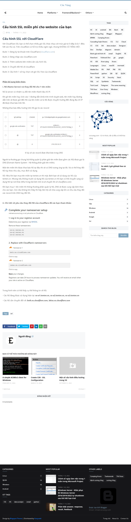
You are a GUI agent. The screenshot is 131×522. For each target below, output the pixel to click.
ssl (4, 22)
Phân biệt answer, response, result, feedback (70, 508)
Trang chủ (106, 518)
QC (117, 73)
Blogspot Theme (16, 518)
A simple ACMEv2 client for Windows (14, 378)
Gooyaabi (37, 518)
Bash (116, 30)
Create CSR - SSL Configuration (38, 378)
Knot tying (105, 61)
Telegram (104, 85)
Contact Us (124, 518)
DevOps (99, 50)
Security (111, 77)
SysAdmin (105, 81)
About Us (115, 518)
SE (104, 77)
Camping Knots (103, 38)
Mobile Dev (94, 69)
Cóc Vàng (65, 5)
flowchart (93, 57)
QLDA (123, 73)
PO (119, 69)
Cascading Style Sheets (98, 42)
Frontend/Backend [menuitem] (71, 12)
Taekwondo (116, 81)
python (104, 73)
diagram (108, 50)
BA (110, 30)
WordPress (94, 93)
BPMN (92, 38)
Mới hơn (7, 389)
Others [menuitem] (89, 12)
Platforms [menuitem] (51, 12)
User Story (104, 89)
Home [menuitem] (40, 12)
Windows (114, 89)
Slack (119, 77)
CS (91, 46)
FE (125, 54)
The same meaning (118, 85)
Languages (94, 65)
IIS (91, 61)
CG (112, 42)
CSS (96, 46)
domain (117, 50)
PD (103, 69)
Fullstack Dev (105, 57)
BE (122, 30)
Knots (114, 61)
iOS (96, 61)
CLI (117, 42)
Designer (122, 46)
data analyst (111, 46)
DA (102, 46)
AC (91, 30)
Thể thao (93, 89)
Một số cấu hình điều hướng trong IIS (71, 378)
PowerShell (94, 73)
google (121, 57)
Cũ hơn (81, 389)
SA (91, 77)
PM (114, 69)
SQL (91, 81)
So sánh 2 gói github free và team (113, 167)
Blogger (109, 34)
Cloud (124, 42)
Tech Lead (94, 85)
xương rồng (105, 93)
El (9, 33)
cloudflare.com (47, 51)
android (103, 30)
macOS (111, 65)
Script (97, 77)
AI (96, 30)
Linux (104, 65)
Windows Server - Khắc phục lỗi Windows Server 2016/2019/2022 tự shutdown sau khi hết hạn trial (114, 182)
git (115, 57)
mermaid (120, 65)
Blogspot (118, 34)
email (111, 54)
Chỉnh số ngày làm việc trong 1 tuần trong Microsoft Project (114, 156)
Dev (91, 50)
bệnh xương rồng (96, 34)
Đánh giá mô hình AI (97, 54)
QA (111, 73)
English (118, 54)
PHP (108, 69)
